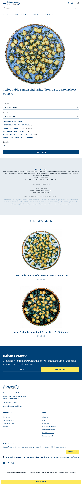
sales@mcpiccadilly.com (14, 406)
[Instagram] (8, 463)
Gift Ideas (6, 426)
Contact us (60, 369)
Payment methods (47, 436)
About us (45, 417)
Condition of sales (48, 433)
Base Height (7, 113)
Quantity (6, 142)
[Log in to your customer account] (72, 3)
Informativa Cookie (63, 472)
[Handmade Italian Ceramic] (14, 3)
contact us (55, 196)
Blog (43, 420)
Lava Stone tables (8, 423)
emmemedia (73, 472)
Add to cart (41, 152)
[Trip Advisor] (12, 463)
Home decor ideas (8, 420)
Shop (22, 369)
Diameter (6, 104)
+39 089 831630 (12, 402)
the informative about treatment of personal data (30, 457)
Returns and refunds (48, 429)
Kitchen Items (7, 417)
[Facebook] (4, 463)
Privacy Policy (53, 472)
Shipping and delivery (49, 426)
